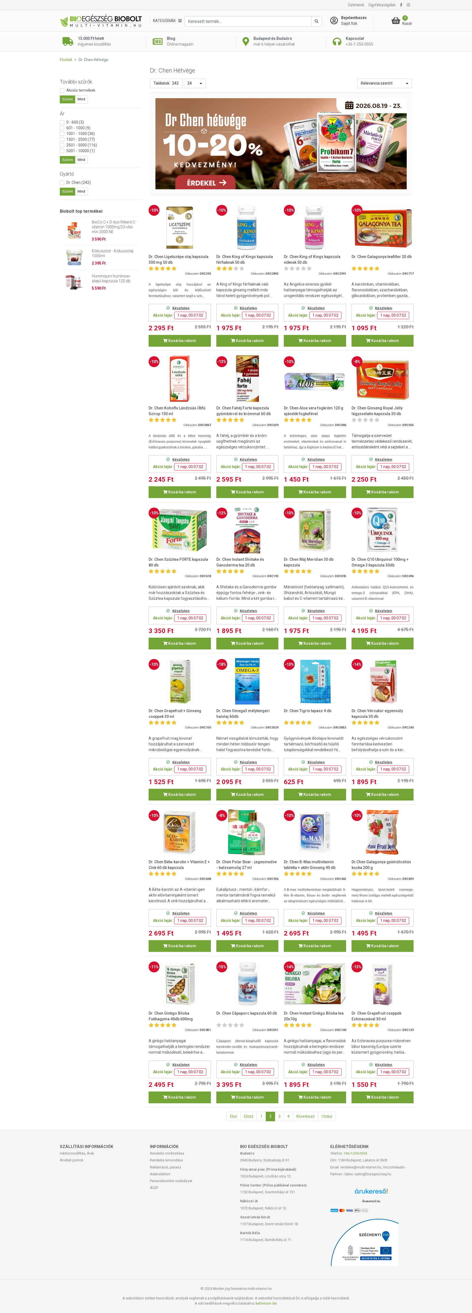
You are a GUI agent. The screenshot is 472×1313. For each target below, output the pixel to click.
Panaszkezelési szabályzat (171, 1181)
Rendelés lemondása (166, 1160)
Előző (248, 1116)
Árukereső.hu (371, 1201)
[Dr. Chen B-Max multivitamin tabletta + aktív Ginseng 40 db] (315, 832)
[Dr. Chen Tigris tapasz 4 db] (315, 681)
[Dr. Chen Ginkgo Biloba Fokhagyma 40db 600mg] (180, 984)
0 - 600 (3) (75, 122)
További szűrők (76, 82)
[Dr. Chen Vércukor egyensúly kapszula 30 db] (383, 681)
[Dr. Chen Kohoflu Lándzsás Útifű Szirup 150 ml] (180, 378)
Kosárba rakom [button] (181, 340)
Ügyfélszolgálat (382, 5)
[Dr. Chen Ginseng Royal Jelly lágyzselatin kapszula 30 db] (383, 378)
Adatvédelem (160, 1174)
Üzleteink (356, 5)
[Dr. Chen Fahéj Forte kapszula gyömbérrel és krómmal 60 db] (247, 378)
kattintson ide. (267, 1303)
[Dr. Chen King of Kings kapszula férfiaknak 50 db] (247, 227)
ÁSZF (154, 1188)
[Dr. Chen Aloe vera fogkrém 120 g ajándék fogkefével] (315, 378)
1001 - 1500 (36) (80, 133)
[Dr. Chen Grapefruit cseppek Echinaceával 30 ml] (383, 984)
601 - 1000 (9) (78, 128)
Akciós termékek (80, 90)
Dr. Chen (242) (78, 182)
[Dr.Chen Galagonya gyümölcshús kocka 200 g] (383, 832)
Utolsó (326, 1116)
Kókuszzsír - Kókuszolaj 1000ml (112, 253)
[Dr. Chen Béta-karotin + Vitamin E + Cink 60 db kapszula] (180, 832)
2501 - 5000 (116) (81, 145)
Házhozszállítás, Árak (77, 1153)
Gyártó (67, 174)
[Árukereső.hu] (371, 1193)
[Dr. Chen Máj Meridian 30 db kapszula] (315, 530)
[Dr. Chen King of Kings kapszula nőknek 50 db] (315, 227)
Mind (81, 99)
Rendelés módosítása (167, 1153)
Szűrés (67, 99)
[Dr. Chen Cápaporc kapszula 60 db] (247, 984)
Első (233, 1116)
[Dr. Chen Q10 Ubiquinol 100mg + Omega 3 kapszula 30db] (383, 530)
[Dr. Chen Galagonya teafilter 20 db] (383, 227)
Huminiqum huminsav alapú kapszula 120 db (111, 278)
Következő (305, 1116)
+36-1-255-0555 (355, 1153)
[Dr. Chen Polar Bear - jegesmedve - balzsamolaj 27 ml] (247, 832)
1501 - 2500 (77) (80, 139)
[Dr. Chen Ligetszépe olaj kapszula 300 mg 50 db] (180, 227)
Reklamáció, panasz (165, 1167)
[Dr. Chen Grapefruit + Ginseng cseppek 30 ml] (180, 681)
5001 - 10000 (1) (80, 151)
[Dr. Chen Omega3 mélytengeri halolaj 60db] (247, 681)
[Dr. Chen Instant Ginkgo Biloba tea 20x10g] (315, 984)
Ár (62, 113)
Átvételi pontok (71, 1160)
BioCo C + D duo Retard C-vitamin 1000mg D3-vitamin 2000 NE (114, 227)
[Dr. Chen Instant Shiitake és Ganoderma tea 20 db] (247, 530)
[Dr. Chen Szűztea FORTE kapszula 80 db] (180, 530)
